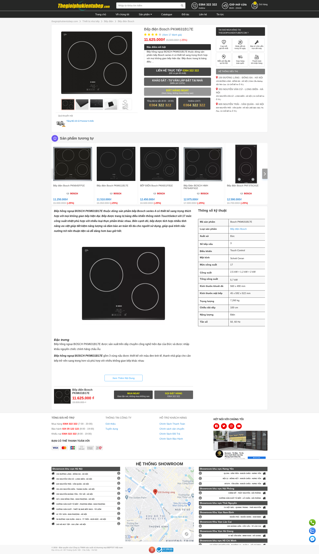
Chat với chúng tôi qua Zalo (312, 530)
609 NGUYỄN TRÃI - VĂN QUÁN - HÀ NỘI (72, 484)
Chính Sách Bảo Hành (171, 438)
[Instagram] (231, 426)
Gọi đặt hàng (173, 395)
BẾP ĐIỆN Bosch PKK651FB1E (156, 185)
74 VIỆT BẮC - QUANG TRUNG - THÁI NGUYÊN (242, 507)
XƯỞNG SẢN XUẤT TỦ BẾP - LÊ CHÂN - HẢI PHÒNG (240, 498)
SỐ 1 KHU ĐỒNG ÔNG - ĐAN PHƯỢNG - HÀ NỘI (75, 499)
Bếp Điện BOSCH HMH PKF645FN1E (196, 187)
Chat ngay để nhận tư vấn (312, 539)
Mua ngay (133, 395)
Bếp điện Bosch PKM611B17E (112, 185)
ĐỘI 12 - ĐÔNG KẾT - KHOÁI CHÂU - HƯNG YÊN (242, 478)
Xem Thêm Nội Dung (123, 378)
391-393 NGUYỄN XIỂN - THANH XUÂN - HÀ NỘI (75, 489)
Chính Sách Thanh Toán (172, 423)
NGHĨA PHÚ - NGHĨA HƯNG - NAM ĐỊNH (245, 517)
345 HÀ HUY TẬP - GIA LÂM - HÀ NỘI (71, 524)
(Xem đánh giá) (172, 34)
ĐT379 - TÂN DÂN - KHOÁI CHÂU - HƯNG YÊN (243, 484)
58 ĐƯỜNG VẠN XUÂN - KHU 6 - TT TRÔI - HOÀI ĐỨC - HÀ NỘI (81, 519)
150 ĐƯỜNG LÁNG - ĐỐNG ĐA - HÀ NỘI (72, 474)
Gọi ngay (312, 522)
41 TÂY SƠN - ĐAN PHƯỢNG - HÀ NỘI (71, 514)
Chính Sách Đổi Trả (170, 433)
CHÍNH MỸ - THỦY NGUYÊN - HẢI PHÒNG (244, 493)
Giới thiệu (111, 423)
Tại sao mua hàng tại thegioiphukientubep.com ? (233, 31)
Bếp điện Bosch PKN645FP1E (69, 185)
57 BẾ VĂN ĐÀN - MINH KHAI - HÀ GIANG (244, 536)
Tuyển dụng (112, 428)
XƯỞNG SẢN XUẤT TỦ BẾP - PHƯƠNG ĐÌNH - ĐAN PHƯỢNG (80, 504)
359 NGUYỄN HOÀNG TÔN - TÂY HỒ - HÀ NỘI (74, 494)
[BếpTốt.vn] (84, 5)
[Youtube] (239, 426)
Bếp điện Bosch (238, 229)
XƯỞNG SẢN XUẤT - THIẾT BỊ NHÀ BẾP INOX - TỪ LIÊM (78, 509)
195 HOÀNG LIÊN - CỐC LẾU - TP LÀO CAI (244, 526)
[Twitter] (224, 426)
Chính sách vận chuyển (172, 428)
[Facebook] (216, 426)
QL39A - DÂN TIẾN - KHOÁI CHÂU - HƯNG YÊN (242, 473)
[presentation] (54, 174)
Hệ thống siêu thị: (228, 71)
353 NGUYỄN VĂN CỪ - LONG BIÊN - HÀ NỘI (74, 479)
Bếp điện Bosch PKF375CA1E (243, 185)
